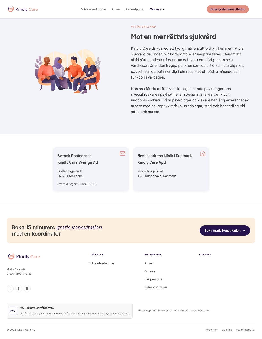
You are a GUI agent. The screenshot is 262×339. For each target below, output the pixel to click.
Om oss (155, 9)
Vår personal (153, 279)
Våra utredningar (93, 9)
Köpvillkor (212, 329)
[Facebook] (18, 288)
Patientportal (135, 9)
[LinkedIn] (10, 288)
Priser (115, 9)
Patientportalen (155, 287)
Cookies (227, 329)
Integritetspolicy (245, 329)
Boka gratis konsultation (227, 9)
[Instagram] (27, 288)
